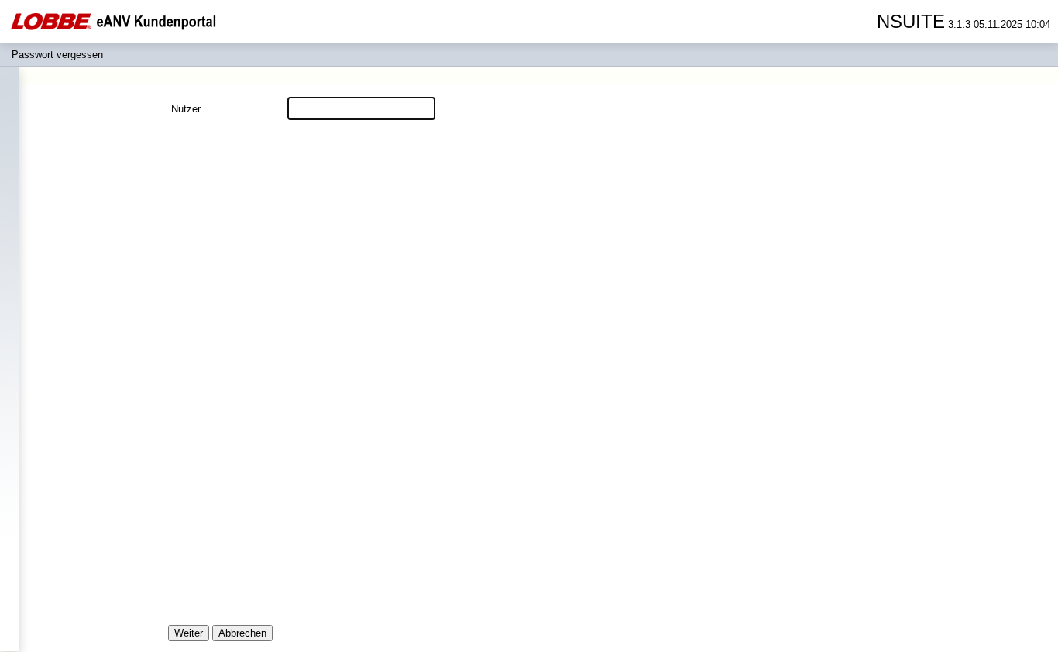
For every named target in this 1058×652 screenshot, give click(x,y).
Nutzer (186, 109)
